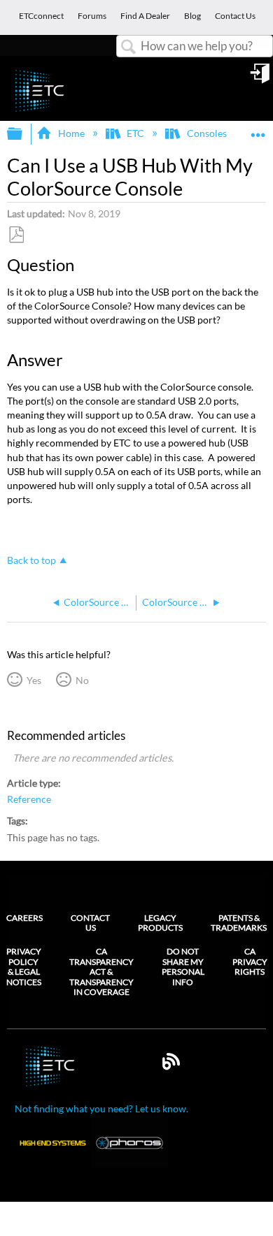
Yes (34, 680)
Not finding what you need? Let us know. (101, 1108)
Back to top (31, 560)
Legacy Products (160, 923)
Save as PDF (16, 235)
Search (128, 47)
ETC (135, 133)
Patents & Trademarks (239, 923)
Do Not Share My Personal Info (183, 967)
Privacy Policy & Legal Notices (23, 967)
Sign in (261, 78)
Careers (24, 918)
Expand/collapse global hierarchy (23, 134)
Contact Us (90, 923)
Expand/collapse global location (258, 129)
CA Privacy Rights (249, 962)
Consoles (206, 133)
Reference (29, 799)
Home (71, 133)
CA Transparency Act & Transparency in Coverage (101, 972)
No (82, 680)
